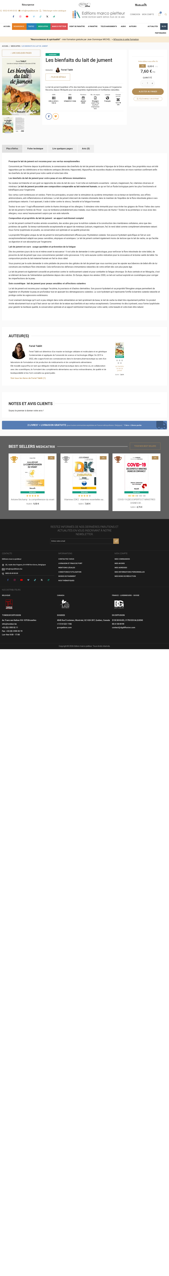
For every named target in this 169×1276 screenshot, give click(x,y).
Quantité (147, 78)
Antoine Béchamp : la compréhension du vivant (32, 499)
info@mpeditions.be (29, 11)
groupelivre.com (64, 627)
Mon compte (148, 14)
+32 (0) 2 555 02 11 (10, 627)
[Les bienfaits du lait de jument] (8, 125)
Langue (107, 95)
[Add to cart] (26, 457)
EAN (70, 95)
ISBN (53, 95)
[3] (122, 360)
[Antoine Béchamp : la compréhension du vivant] (32, 473)
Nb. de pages (95, 95)
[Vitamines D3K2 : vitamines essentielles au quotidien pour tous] (84, 473)
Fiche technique (35, 148)
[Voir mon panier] (159, 14)
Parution (83, 95)
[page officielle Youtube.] (27, 16)
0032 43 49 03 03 (10, 11)
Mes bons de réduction (125, 576)
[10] (144, 495)
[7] (139, 495)
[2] (120, 360)
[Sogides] (65, 604)
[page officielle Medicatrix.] (54, 16)
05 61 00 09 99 (118, 624)
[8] (141, 495)
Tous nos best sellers (145, 446)
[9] (143, 495)
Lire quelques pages (62, 148)
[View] (39, 457)
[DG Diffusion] (119, 604)
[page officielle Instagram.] (20, 16)
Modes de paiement (67, 576)
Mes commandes (122, 559)
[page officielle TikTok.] (40, 16)
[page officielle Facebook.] (13, 16)
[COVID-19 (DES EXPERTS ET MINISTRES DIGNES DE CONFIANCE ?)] (136, 473)
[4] (118, 363)
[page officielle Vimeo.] (33, 16)
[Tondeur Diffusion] (9, 604)
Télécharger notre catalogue (54, 11)
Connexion (135, 14)
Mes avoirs (120, 563)
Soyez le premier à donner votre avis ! (26, 410)
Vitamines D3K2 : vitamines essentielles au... (84, 499)
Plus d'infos (12, 148)
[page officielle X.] (47, 16)
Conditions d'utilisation (69, 572)
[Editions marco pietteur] (98, 14)
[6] (137, 495)
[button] (109, 26)
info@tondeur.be (9, 624)
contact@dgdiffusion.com (123, 627)
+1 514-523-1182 (64, 624)
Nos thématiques (66, 581)
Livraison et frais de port (70, 563)
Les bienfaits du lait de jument (119, 368)
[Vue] (120, 357)
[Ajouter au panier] (120, 344)
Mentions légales (66, 568)
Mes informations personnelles (130, 572)
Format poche (118, 95)
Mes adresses (121, 568)
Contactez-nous (66, 559)
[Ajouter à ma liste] (55, 116)
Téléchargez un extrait (149, 99)
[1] (117, 360)
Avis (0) (86, 148)
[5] (121, 363)
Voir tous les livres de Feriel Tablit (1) (28, 378)
